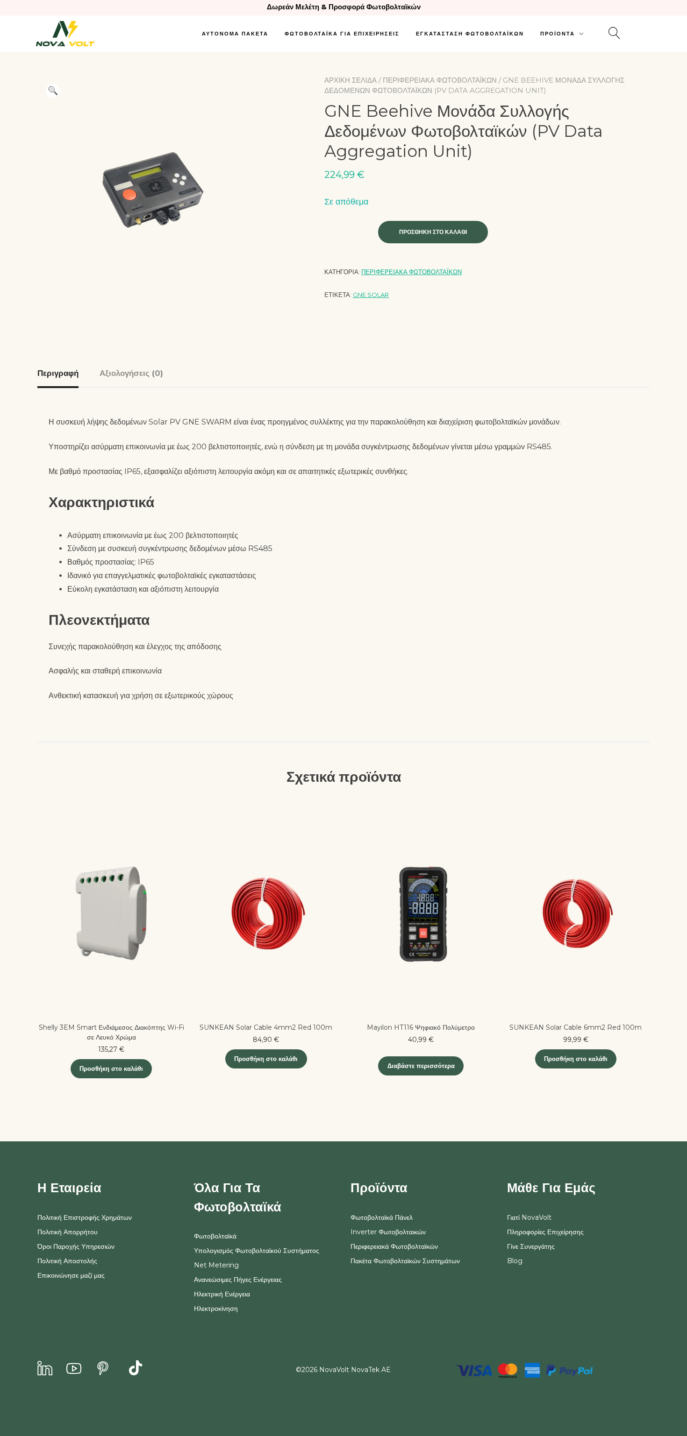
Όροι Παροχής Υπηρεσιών (75, 1246)
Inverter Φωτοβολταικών (388, 1232)
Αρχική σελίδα (350, 80)
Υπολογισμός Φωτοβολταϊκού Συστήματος (256, 1250)
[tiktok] (135, 1369)
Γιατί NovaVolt (529, 1217)
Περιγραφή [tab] (58, 373)
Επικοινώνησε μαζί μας (71, 1275)
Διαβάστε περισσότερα (421, 1065)
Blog (514, 1261)
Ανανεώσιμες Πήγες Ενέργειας (238, 1279)
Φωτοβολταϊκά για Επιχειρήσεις (342, 33)
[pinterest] (102, 1369)
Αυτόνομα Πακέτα (235, 33)
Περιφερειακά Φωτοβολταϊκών (440, 80)
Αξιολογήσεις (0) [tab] (131, 373)
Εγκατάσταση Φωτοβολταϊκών (470, 33)
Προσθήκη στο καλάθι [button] (111, 1068)
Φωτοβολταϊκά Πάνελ (382, 1217)
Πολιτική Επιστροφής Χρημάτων (84, 1217)
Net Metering (216, 1265)
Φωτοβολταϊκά (215, 1236)
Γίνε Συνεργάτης (531, 1246)
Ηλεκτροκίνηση (216, 1308)
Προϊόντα (557, 33)
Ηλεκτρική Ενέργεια (222, 1294)
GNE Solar (371, 294)
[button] (53, 91)
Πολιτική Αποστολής (67, 1261)
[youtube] (73, 1369)
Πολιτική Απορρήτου (67, 1232)
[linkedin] (44, 1369)
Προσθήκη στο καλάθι (433, 231)
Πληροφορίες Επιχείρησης (545, 1232)
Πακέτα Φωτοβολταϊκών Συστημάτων (405, 1261)
